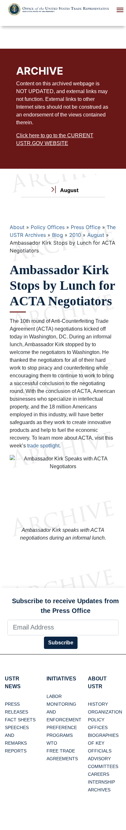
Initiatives (61, 678)
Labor (54, 696)
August (95, 235)
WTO (52, 743)
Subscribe (60, 642)
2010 (75, 235)
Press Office (85, 227)
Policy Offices (48, 227)
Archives (99, 789)
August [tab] (69, 190)
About (17, 227)
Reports (15, 750)
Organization (105, 711)
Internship (101, 782)
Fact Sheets (20, 719)
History (98, 704)
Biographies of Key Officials (103, 743)
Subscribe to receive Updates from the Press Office (65, 605)
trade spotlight (43, 445)
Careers (98, 774)
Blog (57, 235)
